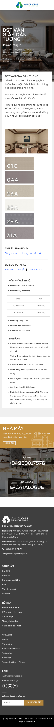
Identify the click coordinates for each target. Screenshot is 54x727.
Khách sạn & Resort (11, 649)
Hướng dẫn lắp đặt (31, 253)
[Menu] (4, 4)
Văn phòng (7, 644)
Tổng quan (11, 253)
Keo (4, 585)
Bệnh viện (6, 658)
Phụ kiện (6, 594)
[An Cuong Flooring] (27, 5)
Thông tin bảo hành (11, 621)
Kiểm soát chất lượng (12, 612)
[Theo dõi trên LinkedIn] (10, 686)
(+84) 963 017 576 (13, 549)
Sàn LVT (6, 576)
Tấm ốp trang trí (9, 589)
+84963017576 (27, 463)
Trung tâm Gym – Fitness (13, 662)
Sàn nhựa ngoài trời (11, 580)
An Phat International (12, 676)
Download (27, 482)
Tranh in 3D (35, 270)
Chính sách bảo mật (11, 626)
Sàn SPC (6, 571)
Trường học (7, 653)
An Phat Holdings (10, 681)
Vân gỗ (20, 270)
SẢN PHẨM (8, 566)
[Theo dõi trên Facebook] (4, 686)
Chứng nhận (7, 617)
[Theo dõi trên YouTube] (15, 686)
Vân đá (9, 270)
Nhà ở (5, 640)
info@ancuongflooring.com (15, 554)
